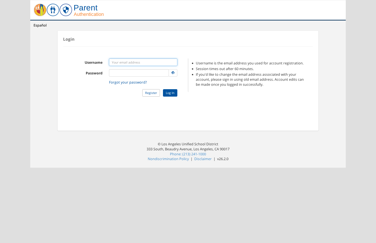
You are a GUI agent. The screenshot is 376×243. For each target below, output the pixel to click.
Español (40, 25)
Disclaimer (203, 158)
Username (93, 62)
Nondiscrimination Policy (169, 158)
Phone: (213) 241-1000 (188, 154)
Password (94, 73)
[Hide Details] (173, 73)
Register (151, 93)
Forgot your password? (128, 82)
